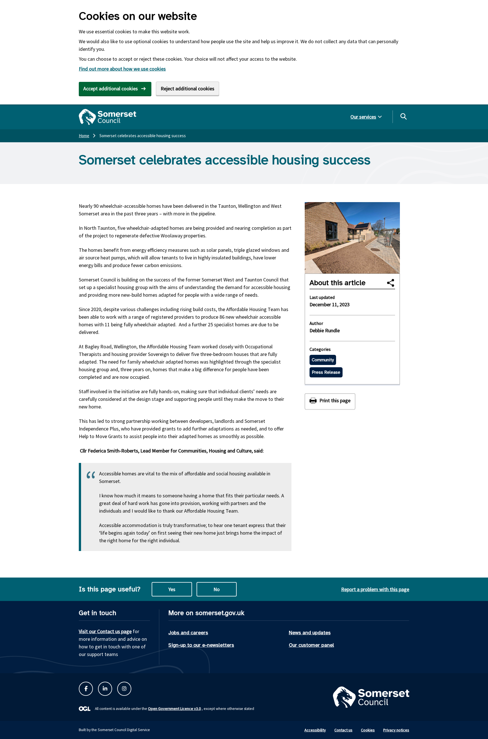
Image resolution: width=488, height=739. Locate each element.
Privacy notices (396, 730)
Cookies (368, 730)
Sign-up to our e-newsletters (201, 645)
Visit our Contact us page (105, 631)
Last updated (322, 297)
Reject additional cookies (187, 88)
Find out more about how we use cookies (122, 68)
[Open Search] (403, 116)
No (216, 589)
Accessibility (315, 730)
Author (316, 323)
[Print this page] (330, 401)
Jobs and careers (188, 632)
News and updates (310, 632)
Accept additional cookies (110, 88)
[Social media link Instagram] (124, 688)
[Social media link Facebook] (85, 688)
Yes (171, 589)
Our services (363, 116)
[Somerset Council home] (107, 117)
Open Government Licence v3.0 (174, 708)
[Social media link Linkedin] (105, 688)
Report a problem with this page (375, 589)
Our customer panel (311, 645)
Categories (320, 349)
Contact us (343, 730)
